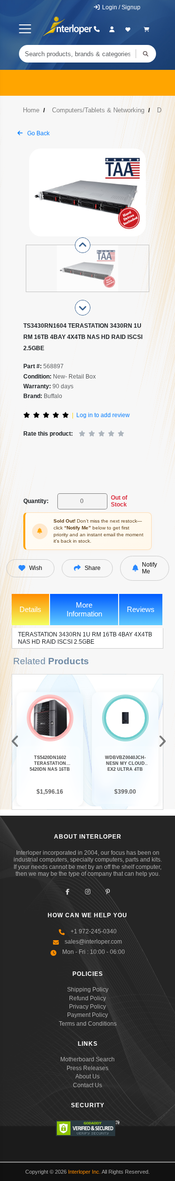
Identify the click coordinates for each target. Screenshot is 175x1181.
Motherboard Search (87, 1059)
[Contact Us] (96, 29)
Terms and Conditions (88, 1023)
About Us (87, 1076)
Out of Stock (119, 501)
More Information (84, 609)
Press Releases (87, 1068)
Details (30, 609)
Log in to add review (103, 415)
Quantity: (36, 501)
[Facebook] (67, 891)
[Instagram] (87, 891)
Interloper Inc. (84, 1172)
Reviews (141, 609)
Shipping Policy (87, 989)
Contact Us (87, 1085)
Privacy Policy (87, 1006)
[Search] (146, 54)
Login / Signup (120, 7)
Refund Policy (87, 998)
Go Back (38, 133)
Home (31, 110)
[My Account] (112, 29)
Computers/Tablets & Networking (98, 110)
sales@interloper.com (93, 941)
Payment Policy (87, 1015)
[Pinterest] (107, 891)
